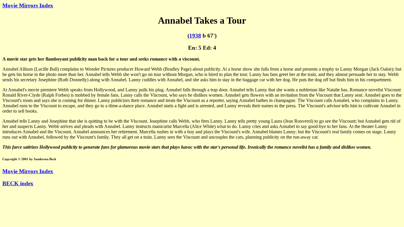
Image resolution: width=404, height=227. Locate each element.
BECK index (17, 183)
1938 (195, 36)
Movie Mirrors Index (27, 5)
